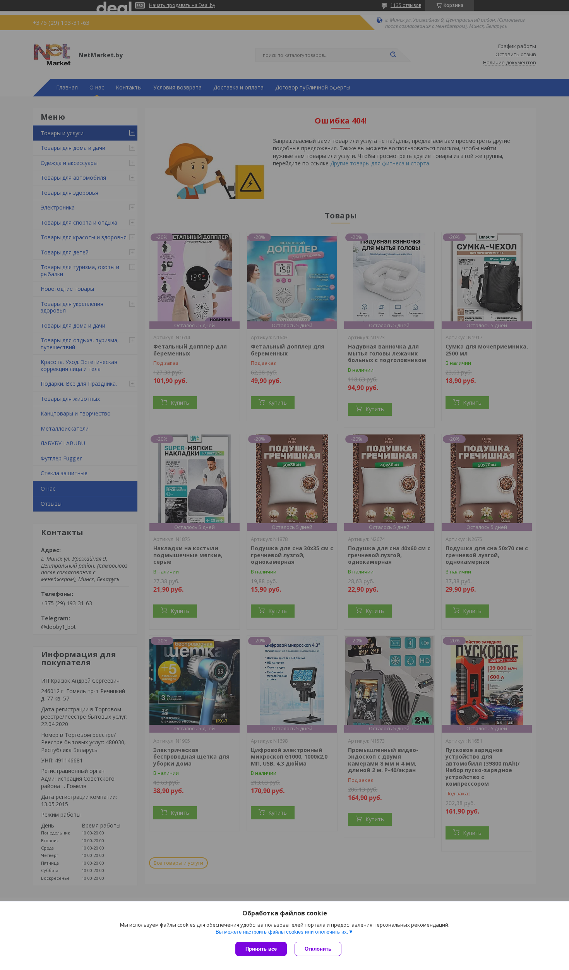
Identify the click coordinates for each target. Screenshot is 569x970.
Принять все (261, 949)
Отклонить (318, 949)
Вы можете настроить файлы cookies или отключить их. (282, 932)
